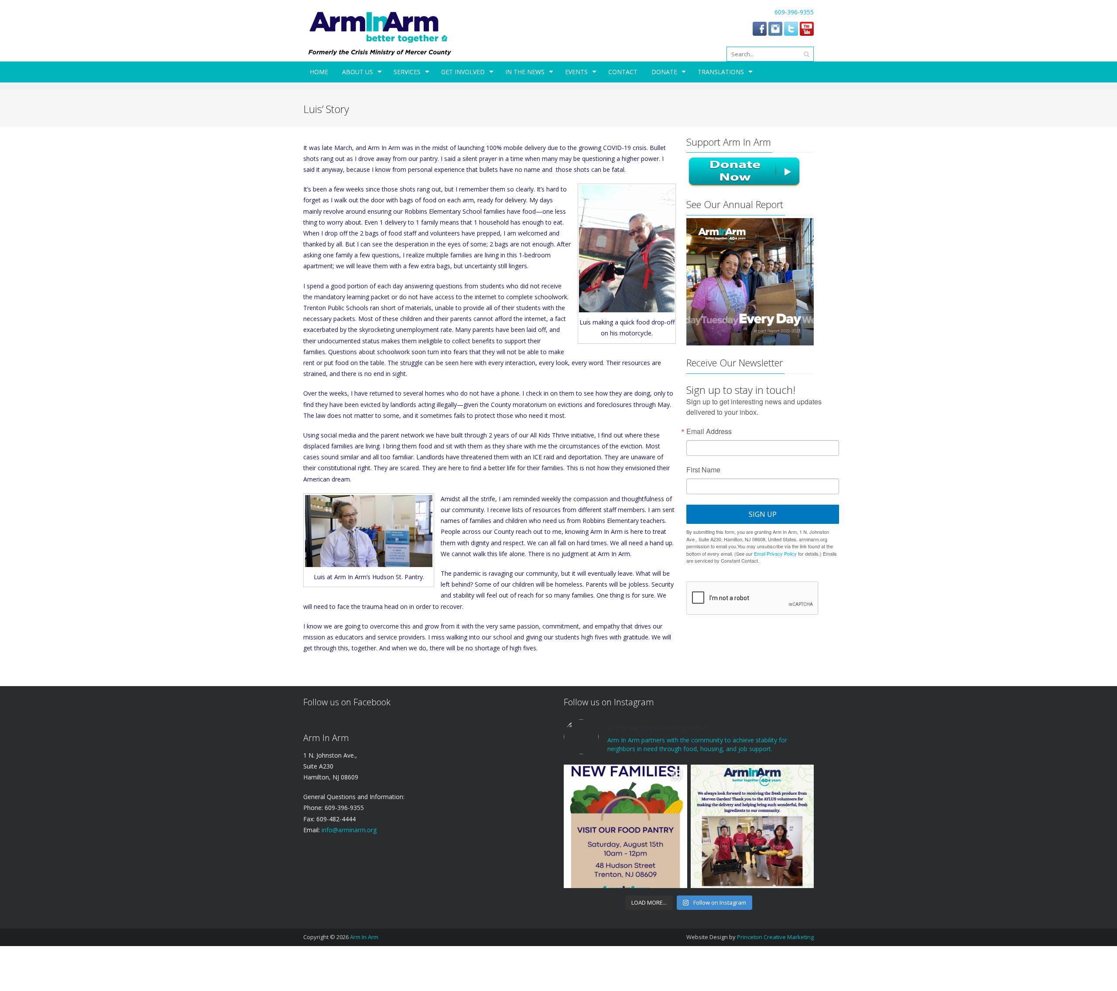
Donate (664, 72)
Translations (721, 72)
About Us (357, 72)
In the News (525, 72)
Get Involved (463, 72)
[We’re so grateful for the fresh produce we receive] (752, 826)
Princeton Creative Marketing (775, 937)
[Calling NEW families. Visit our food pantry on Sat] (625, 826)
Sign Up (763, 514)
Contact (622, 72)
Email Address (709, 431)
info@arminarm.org (348, 830)
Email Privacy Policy (775, 553)
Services (407, 72)
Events (576, 72)
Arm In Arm (364, 937)
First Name (703, 469)
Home (319, 72)
